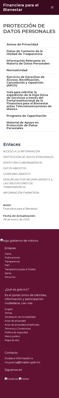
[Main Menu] (52, 7)
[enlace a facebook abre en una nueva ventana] (11, 378)
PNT (7, 265)
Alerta (8, 273)
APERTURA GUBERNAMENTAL (23, 162)
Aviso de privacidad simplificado (22, 324)
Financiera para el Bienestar (21, 7)
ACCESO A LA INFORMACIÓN (21, 151)
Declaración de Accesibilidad (20, 317)
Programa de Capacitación (26, 116)
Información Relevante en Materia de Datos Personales (28, 62)
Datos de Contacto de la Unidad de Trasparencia (25, 52)
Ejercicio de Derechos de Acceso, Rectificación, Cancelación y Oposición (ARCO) (26, 81)
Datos (8, 253)
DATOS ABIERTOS (14, 168)
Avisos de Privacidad (22, 44)
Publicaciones (12, 257)
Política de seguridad (16, 332)
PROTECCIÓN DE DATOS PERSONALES (28, 157)
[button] (29, 44)
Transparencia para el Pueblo (20, 269)
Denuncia (10, 277)
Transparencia (12, 261)
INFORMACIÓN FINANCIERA (21, 192)
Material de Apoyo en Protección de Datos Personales (23, 125)
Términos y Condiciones (18, 328)
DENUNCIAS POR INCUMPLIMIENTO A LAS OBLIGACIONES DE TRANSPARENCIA (27, 183)
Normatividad (17, 70)
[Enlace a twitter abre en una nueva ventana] (24, 378)
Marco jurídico (12, 336)
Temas (8, 313)
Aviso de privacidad (15, 320)
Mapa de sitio (12, 340)
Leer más (26, 303)
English (9, 309)
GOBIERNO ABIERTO (17, 173)
